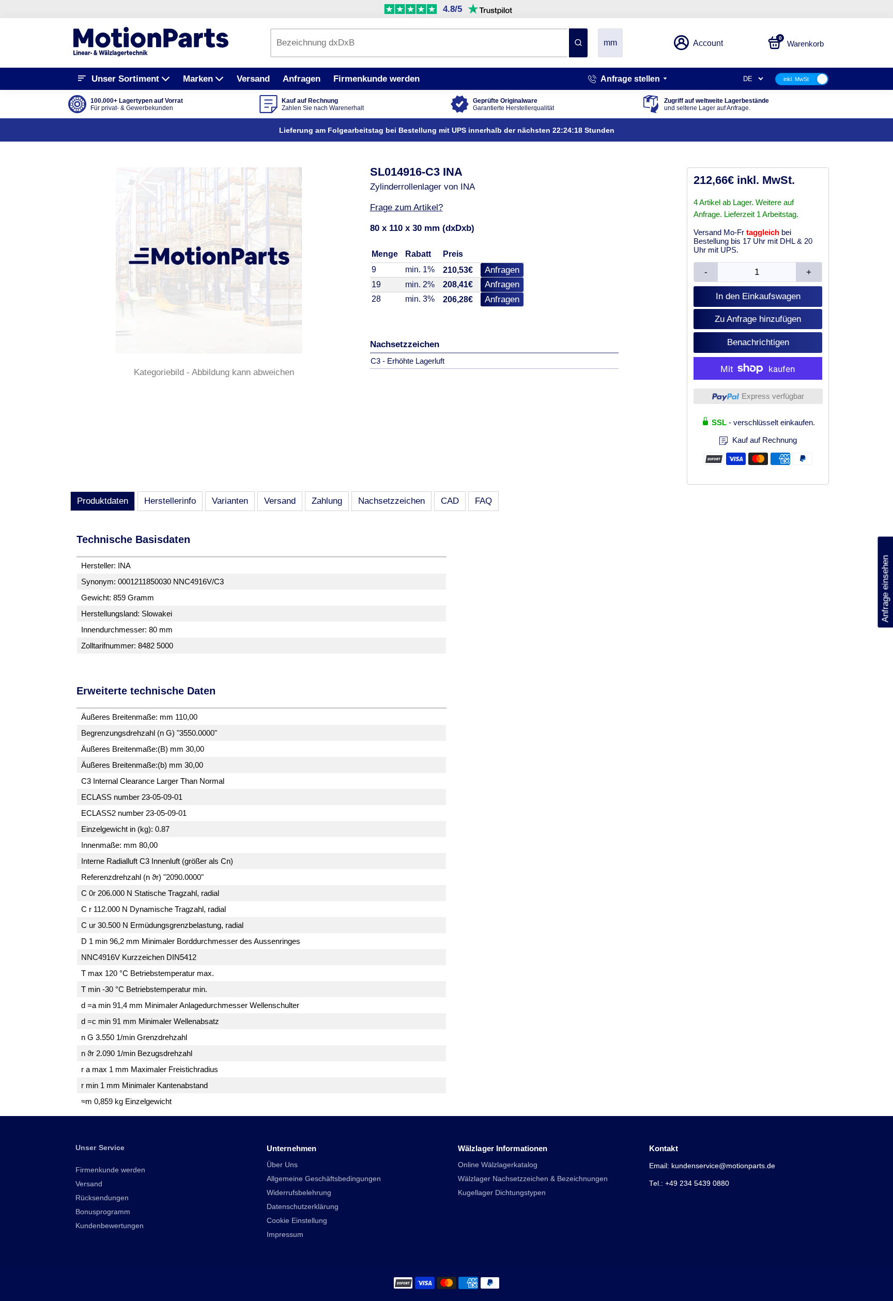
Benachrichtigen (758, 342)
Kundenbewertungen (109, 1226)
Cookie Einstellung (297, 1221)
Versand (253, 79)
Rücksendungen (102, 1198)
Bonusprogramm (102, 1212)
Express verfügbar (773, 396)
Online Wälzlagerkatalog (497, 1165)
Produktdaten (102, 501)
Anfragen (301, 79)
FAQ (483, 501)
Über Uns (282, 1165)
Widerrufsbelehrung (299, 1193)
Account (708, 43)
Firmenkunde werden (376, 79)
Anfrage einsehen (885, 582)
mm (610, 42)
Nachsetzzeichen (391, 501)
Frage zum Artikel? (406, 207)
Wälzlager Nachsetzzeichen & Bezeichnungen (533, 1179)
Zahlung (327, 501)
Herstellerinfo (170, 501)
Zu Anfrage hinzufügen (758, 319)
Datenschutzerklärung (302, 1207)
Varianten (230, 501)
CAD (450, 501)
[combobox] (418, 42)
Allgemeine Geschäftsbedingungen (324, 1179)
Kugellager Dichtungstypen (502, 1193)
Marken (198, 79)
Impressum (285, 1234)
